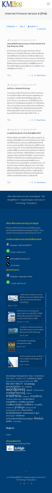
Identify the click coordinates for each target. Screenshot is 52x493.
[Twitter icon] (24, 483)
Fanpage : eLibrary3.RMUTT (21, 245)
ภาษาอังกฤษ (20, 416)
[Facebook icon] (20, 483)
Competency (39, 376)
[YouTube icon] (27, 483)
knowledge (29, 384)
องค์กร (9, 421)
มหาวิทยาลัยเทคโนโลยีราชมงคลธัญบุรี (19, 419)
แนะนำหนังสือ (17, 421)
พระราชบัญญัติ (10, 416)
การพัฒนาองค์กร (14, 404)
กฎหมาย (29, 390)
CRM (7, 379)
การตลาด (28, 393)
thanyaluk (14, 40)
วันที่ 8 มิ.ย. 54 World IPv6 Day (18, 88)
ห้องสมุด (38, 418)
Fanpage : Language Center (21, 276)
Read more (41, 75)
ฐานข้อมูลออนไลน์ (31, 408)
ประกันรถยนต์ (29, 413)
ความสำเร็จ (38, 405)
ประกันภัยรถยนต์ (14, 413)
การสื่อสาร (28, 404)
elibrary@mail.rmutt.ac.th (20, 259)
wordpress (15, 389)
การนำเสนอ (26, 397)
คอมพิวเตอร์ (9, 408)
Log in (8, 434)
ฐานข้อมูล (20, 407)
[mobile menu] (48, 4)
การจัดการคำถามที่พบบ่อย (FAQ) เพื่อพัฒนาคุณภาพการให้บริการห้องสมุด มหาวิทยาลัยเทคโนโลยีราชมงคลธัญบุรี (32, 298)
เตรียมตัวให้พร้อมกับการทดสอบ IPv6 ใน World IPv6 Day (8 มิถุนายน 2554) (26, 45)
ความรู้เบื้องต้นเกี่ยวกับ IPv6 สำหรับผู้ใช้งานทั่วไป (24, 133)
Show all (42, 29)
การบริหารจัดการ (28, 399)
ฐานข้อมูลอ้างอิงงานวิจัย (13, 410)
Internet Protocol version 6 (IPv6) (17, 381)
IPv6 (31, 381)
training (28, 387)
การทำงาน (13, 396)
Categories (10, 26)
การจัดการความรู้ (15, 393)
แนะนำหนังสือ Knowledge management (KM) (26, 342)
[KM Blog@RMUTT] (12, 4)
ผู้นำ (37, 413)
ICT (24, 378)
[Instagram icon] (31, 483)
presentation (13, 386)
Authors (33, 26)
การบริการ (36, 396)
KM (35, 381)
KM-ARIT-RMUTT (14, 384)
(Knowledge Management (17, 376)
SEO (22, 387)
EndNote (19, 379)
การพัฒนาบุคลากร (26, 402)
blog (31, 376)
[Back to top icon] (26, 471)
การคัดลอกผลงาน (38, 390)
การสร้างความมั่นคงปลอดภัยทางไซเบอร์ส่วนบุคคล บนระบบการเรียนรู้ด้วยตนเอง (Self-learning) (32, 330)
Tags (21, 26)
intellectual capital (34, 378)
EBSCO (12, 379)
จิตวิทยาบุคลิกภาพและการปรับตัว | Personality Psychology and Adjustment (32, 359)
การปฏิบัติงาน (11, 402)
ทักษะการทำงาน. (27, 410)
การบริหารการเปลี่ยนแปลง (13, 399)
